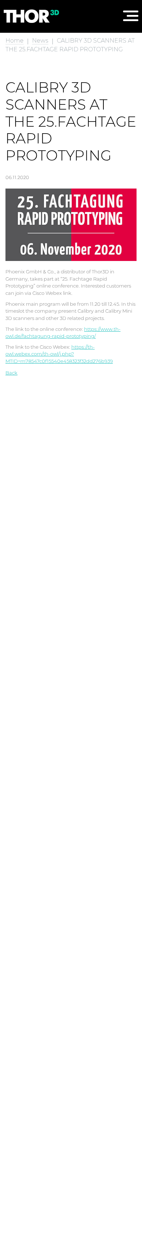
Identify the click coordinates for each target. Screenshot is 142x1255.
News (40, 40)
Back (11, 373)
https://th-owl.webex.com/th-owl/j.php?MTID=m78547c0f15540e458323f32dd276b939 (59, 354)
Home (14, 40)
